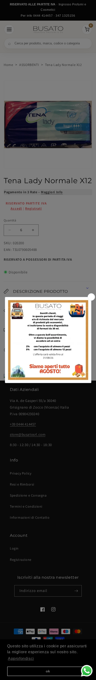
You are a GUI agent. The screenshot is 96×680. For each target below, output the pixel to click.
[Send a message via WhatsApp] (87, 671)
